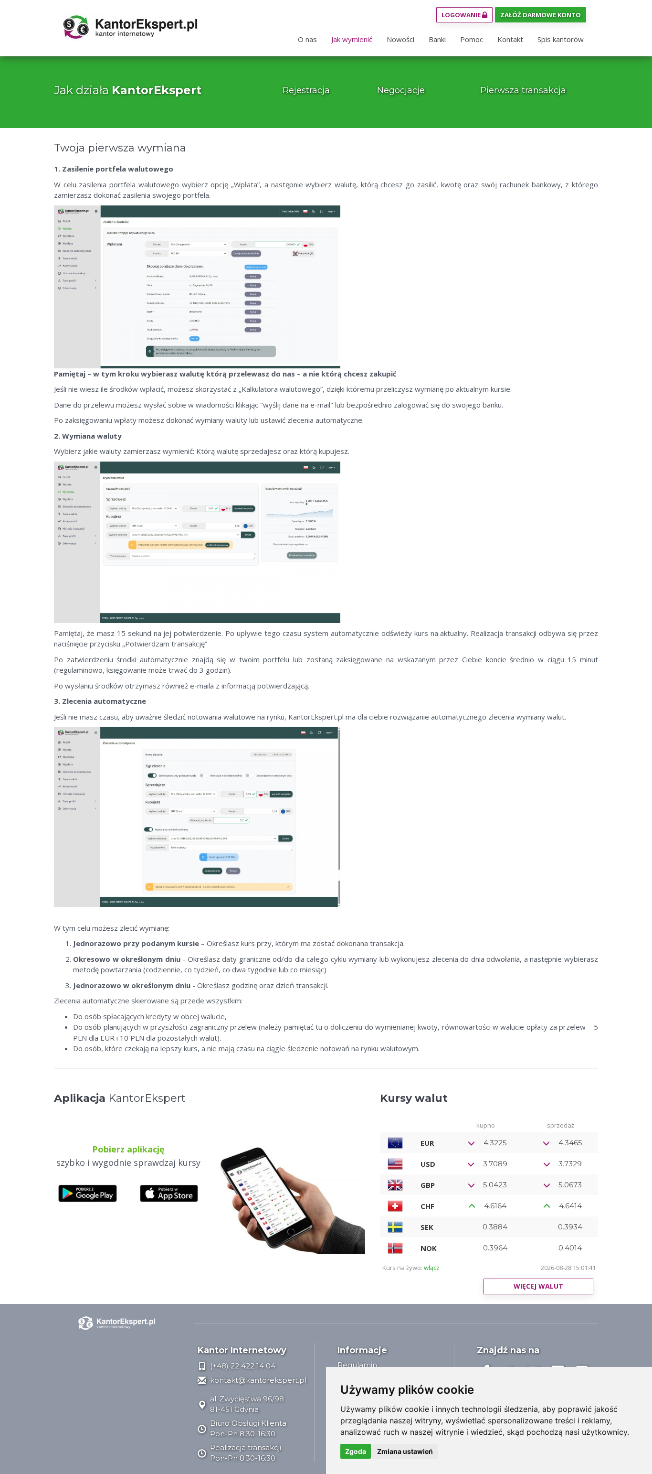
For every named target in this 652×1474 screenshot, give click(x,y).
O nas (307, 39)
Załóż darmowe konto (540, 15)
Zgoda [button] (355, 1451)
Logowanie (462, 15)
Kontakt (510, 39)
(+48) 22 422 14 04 (241, 1365)
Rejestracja (306, 90)
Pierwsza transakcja (523, 90)
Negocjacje (401, 90)
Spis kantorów (560, 39)
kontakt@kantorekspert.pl (257, 1380)
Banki (437, 39)
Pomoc (471, 39)
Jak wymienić (351, 39)
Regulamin (357, 1364)
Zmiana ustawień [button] (405, 1451)
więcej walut (538, 1286)
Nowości (400, 39)
